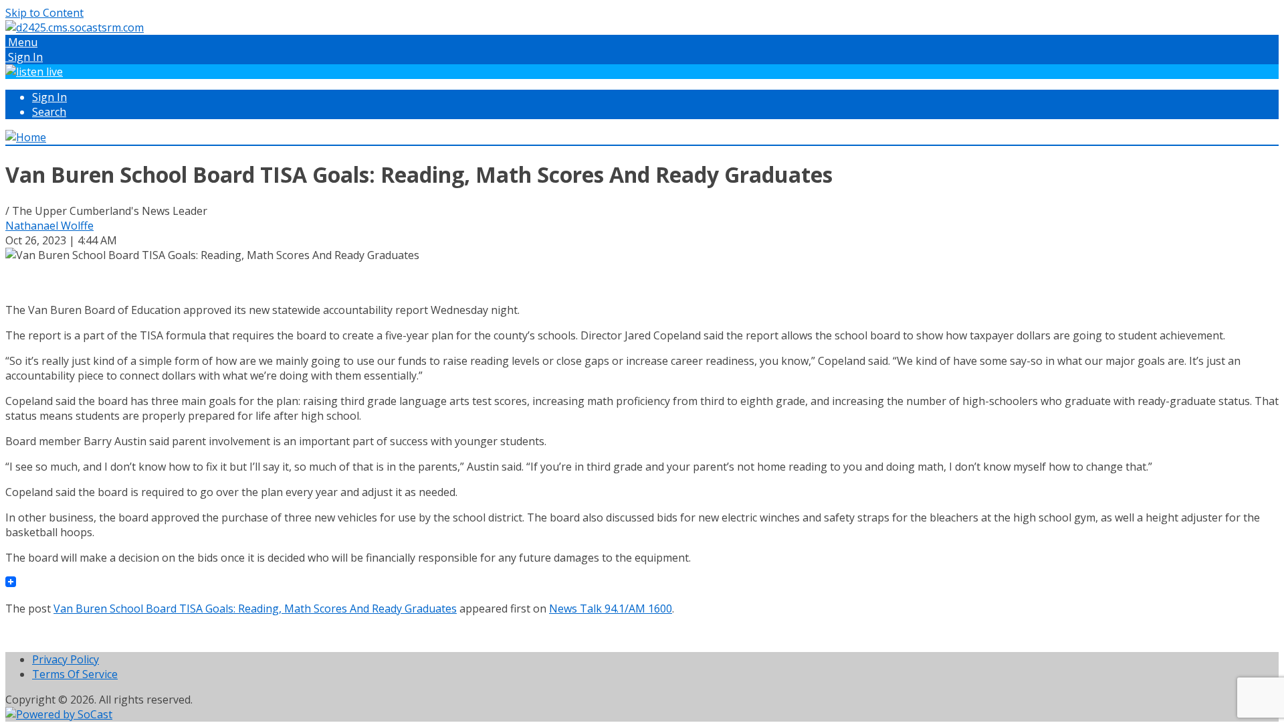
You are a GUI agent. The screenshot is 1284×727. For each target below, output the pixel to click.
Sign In (49, 97)
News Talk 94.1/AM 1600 (610, 608)
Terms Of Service (75, 674)
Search (49, 111)
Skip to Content (44, 12)
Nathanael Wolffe (49, 225)
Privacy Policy (65, 659)
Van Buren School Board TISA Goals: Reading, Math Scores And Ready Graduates (255, 608)
